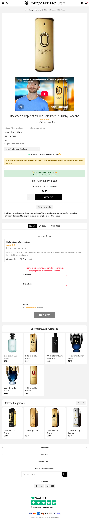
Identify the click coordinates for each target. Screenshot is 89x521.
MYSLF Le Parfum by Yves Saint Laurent (55, 357)
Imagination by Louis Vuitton (10, 357)
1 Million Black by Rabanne (9, 431)
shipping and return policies (66, 160)
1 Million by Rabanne (32, 430)
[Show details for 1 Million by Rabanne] (34, 417)
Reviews (32, 225)
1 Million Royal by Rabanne (31, 389)
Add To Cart (48, 197)
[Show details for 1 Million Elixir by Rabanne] (34, 343)
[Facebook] (36, 486)
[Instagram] (47, 486)
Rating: (25, 304)
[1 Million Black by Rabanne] (12, 417)
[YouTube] (52, 486)
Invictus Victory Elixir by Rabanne (76, 357)
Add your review (49, 122)
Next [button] (83, 403)
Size (6, 140)
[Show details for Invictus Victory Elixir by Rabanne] (76, 343)
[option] (12, 423)
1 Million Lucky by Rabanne (74, 431)
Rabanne (20, 132)
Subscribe (64, 474)
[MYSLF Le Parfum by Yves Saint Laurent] (55, 343)
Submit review (44, 315)
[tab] (32, 226)
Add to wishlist (46, 207)
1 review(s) (38, 122)
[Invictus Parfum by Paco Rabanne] (12, 375)
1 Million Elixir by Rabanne (31, 357)
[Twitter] (41, 486)
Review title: (27, 274)
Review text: (27, 284)
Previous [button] (78, 403)
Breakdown (43, 225)
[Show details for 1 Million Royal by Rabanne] (34, 375)
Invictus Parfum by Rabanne (10, 389)
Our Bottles (55, 225)
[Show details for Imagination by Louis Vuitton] (12, 343)
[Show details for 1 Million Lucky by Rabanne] (77, 417)
